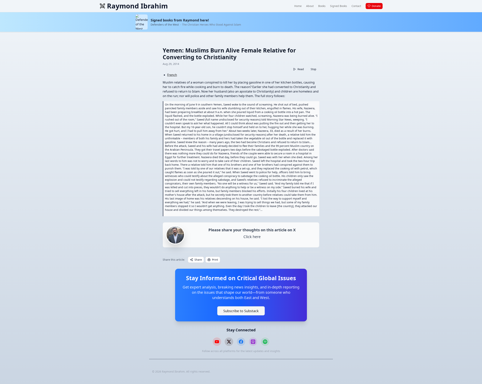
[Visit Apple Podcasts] (253, 341)
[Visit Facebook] (241, 341)
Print (215, 259)
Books (322, 6)
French (172, 75)
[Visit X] (228, 341)
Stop (313, 69)
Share (198, 259)
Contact (356, 6)
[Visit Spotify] (265, 341)
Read (300, 69)
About (310, 6)
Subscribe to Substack (241, 311)
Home (298, 6)
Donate (376, 6)
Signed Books (338, 6)
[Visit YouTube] (216, 341)
